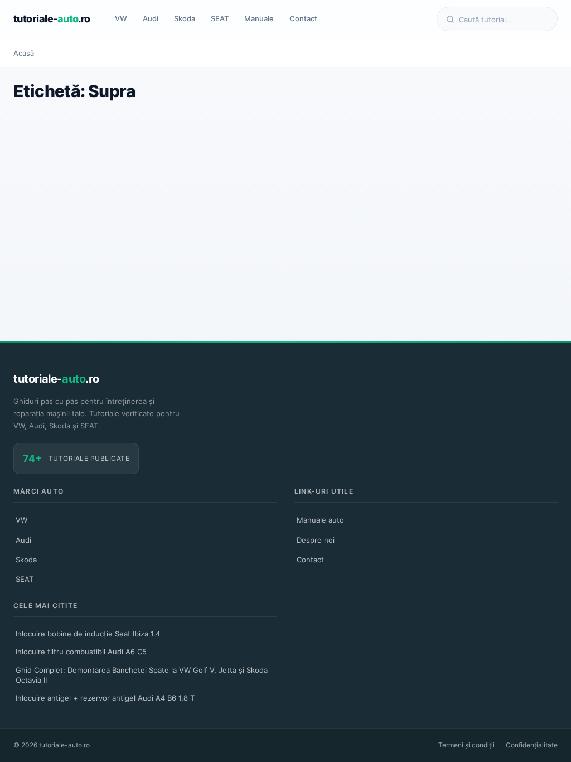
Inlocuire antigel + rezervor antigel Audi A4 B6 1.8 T (105, 697)
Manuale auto (320, 519)
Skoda (184, 18)
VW (121, 18)
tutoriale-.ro (51, 19)
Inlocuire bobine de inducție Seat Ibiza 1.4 (88, 633)
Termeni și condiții (466, 745)
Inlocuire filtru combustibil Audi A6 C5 (81, 651)
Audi (150, 18)
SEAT (220, 18)
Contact (303, 18)
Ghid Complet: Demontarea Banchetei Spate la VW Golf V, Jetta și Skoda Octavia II (142, 674)
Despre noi (316, 540)
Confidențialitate (532, 745)
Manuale (259, 18)
